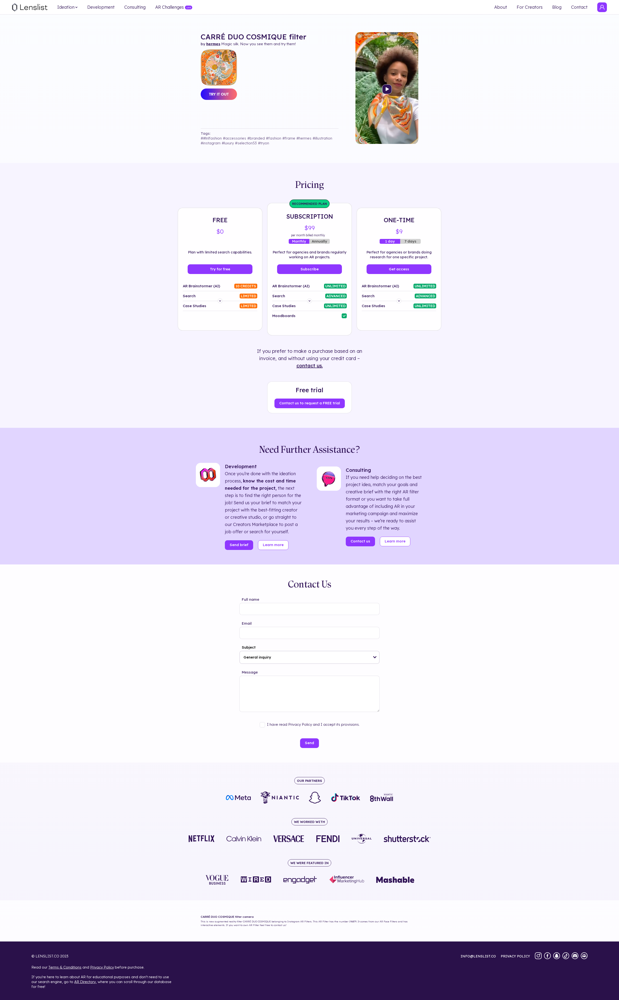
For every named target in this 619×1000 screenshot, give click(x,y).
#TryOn (263, 143)
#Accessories (234, 138)
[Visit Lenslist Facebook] (547, 956)
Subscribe (310, 269)
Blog (556, 7)
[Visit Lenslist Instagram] (538, 956)
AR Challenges (169, 7)
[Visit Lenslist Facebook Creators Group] (584, 956)
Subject (249, 647)
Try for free (220, 269)
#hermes (303, 138)
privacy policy (515, 956)
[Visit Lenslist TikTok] (565, 956)
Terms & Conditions (64, 967)
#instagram (211, 143)
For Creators (530, 7)
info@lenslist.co (478, 956)
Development (101, 7)
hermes (213, 44)
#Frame (288, 138)
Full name (250, 599)
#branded (256, 138)
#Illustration (322, 138)
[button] (375, 657)
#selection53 (246, 143)
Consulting (135, 7)
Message (250, 672)
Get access (399, 269)
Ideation (65, 7)
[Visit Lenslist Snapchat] (556, 956)
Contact (579, 7)
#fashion (273, 138)
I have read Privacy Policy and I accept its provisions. (313, 724)
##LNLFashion (211, 138)
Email (247, 623)
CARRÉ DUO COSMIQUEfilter (253, 36)
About (500, 7)
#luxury (228, 143)
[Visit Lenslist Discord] (575, 956)
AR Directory (85, 981)
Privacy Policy (102, 967)
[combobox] (309, 657)
